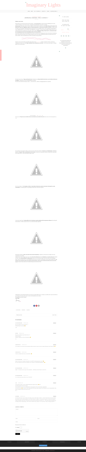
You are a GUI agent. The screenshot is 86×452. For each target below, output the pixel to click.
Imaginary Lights (41, 450)
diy (37, 16)
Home (29, 11)
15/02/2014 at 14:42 (24, 344)
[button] (34, 306)
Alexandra (17, 396)
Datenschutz (63, 32)
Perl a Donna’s (38, 41)
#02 (36, 115)
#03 (38, 115)
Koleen (16, 333)
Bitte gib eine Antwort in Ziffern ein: (20, 424)
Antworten (54, 333)
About (32, 11)
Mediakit (62, 29)
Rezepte (43, 11)
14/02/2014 (36, 19)
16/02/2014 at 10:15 (25, 359)
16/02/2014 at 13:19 (25, 375)
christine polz (18, 344)
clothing (34, 16)
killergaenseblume (18, 359)
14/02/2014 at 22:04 (21, 333)
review (39, 16)
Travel (48, 11)
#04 (41, 115)
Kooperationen (53, 11)
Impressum (67, 32)
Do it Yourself (37, 11)
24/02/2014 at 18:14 (22, 396)
